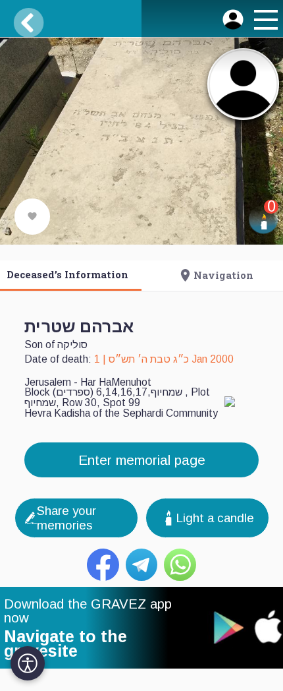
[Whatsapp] (180, 565)
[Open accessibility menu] (28, 663)
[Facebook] (103, 565)
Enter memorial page (141, 459)
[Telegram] (142, 565)
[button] (264, 22)
